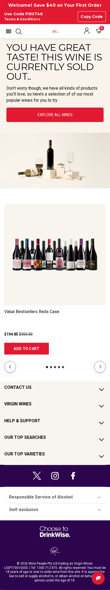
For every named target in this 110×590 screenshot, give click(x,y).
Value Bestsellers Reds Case (31, 311)
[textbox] (55, 73)
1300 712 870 (47, 568)
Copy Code (92, 16)
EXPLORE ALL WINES (55, 115)
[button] (8, 31)
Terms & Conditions (22, 19)
